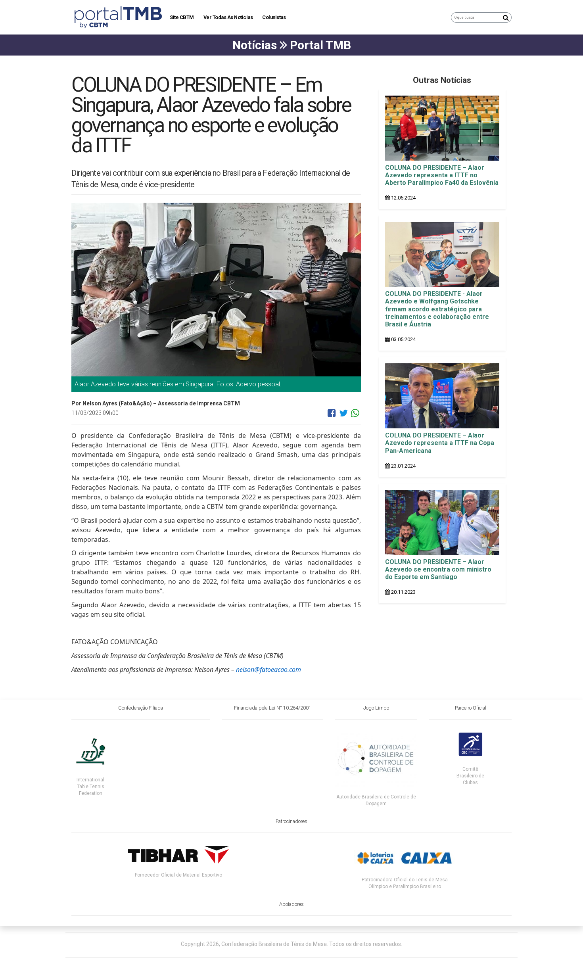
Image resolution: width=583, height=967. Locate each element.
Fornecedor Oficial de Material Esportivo (178, 875)
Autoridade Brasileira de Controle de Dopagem (376, 800)
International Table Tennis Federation (90, 786)
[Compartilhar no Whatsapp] (355, 416)
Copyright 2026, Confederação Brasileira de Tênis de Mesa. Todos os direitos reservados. (291, 944)
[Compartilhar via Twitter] (343, 416)
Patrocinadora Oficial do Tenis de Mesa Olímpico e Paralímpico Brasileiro (405, 883)
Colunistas (274, 17)
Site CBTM (182, 17)
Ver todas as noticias (228, 17)
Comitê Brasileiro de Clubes (470, 775)
